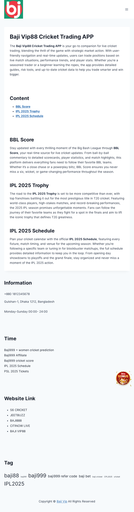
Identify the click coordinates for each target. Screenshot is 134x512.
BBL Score (23, 106)
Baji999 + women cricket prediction (29, 350)
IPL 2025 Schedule (29, 116)
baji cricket (97, 477)
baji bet (85, 476)
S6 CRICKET (18, 410)
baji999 (37, 475)
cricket (117, 477)
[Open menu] (126, 9)
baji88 (11, 475)
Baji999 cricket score (19, 360)
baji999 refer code (62, 476)
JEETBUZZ (17, 415)
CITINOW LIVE (20, 426)
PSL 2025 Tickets (16, 371)
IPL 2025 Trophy (28, 111)
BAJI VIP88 (17, 431)
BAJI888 (16, 420)
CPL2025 (108, 477)
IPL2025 (14, 484)
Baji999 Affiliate (15, 355)
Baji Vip (62, 501)
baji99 (24, 477)
